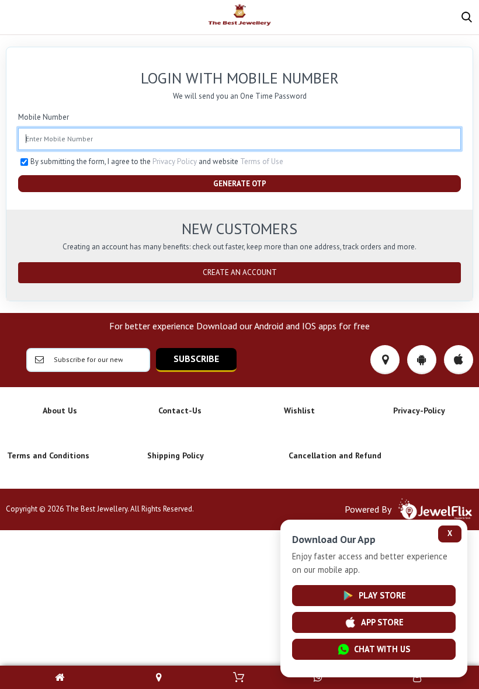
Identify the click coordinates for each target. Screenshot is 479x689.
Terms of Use (261, 161)
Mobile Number (43, 117)
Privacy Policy (174, 161)
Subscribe (196, 358)
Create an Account (240, 272)
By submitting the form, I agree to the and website (156, 161)
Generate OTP (239, 184)
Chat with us (382, 649)
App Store (382, 622)
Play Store (382, 595)
